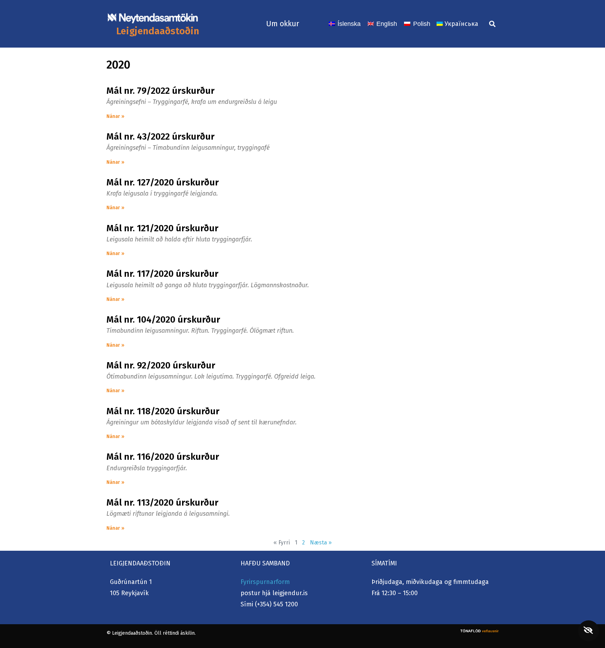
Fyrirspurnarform (265, 582)
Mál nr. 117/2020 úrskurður (162, 273)
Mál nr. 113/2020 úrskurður (162, 502)
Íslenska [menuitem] (349, 23)
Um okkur (282, 23)
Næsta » (321, 542)
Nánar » (115, 116)
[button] (492, 23)
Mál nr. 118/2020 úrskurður (163, 411)
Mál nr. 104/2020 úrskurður (163, 319)
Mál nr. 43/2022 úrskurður (160, 136)
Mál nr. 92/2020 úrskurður (160, 365)
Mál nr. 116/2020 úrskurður (162, 456)
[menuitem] (344, 24)
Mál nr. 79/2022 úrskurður (160, 90)
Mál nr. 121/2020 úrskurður (162, 228)
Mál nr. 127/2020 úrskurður (162, 182)
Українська (461, 24)
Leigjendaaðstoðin (157, 31)
